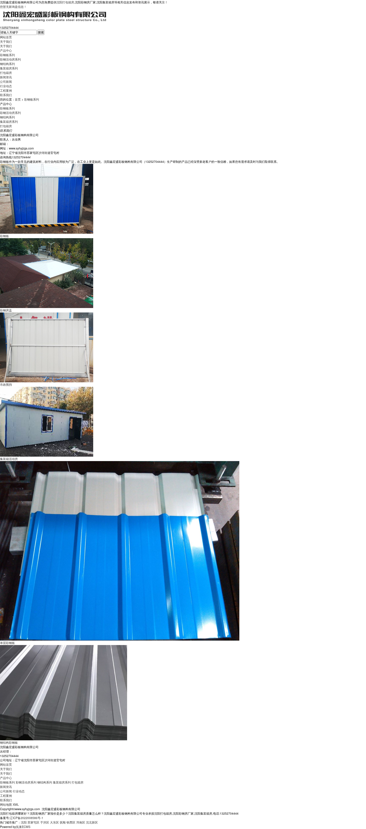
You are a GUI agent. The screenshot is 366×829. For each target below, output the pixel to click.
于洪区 (44, 822)
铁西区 (71, 822)
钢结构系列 (7, 64)
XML (16, 804)
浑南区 (80, 822)
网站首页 (6, 37)
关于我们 (6, 41)
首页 (18, 99)
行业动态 (6, 86)
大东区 (54, 822)
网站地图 (6, 804)
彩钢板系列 (7, 55)
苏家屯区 (33, 822)
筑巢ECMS (23, 827)
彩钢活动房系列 (10, 59)
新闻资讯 (6, 77)
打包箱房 (6, 72)
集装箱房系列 (9, 68)
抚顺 (63, 822)
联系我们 (6, 95)
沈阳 (24, 822)
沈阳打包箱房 (65, 2)
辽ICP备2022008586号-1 (26, 818)
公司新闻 (6, 81)
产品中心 (6, 50)
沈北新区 (92, 822)
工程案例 (6, 90)
